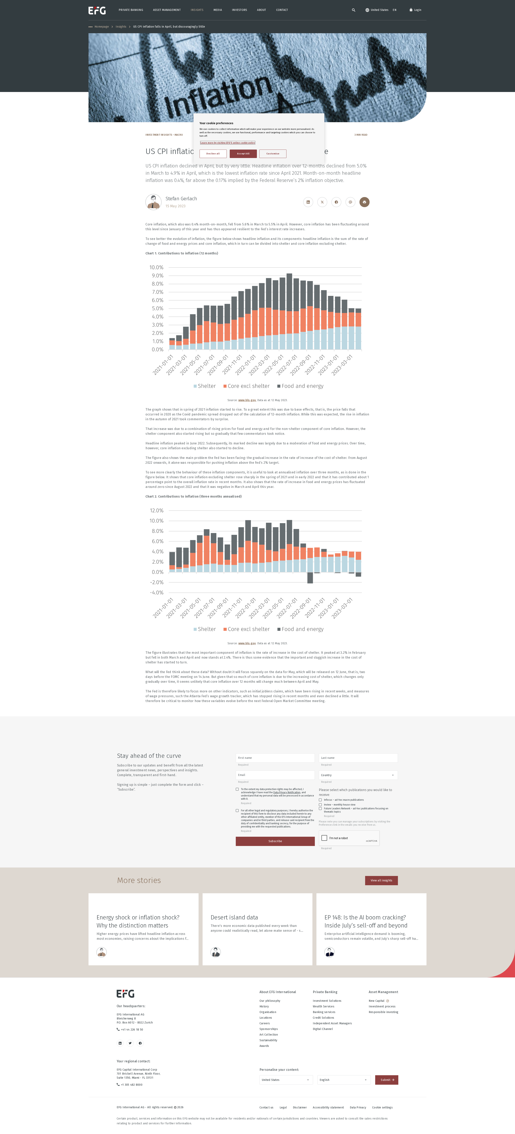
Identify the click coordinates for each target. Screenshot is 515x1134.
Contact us (267, 1107)
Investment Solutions (327, 1001)
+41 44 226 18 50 (132, 1029)
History (264, 1006)
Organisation (268, 1012)
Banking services (324, 1012)
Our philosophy (270, 1001)
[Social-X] (322, 202)
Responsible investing (383, 1012)
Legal (283, 1107)
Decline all (213, 153)
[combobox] (358, 775)
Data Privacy (358, 1107)
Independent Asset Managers (332, 1023)
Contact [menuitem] (282, 10)
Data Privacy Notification (286, 792)
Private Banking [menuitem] (131, 10)
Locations (266, 1017)
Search (353, 10)
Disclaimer (300, 1107)
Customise (272, 153)
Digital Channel (323, 1029)
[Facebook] (336, 202)
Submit (385, 1080)
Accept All (243, 153)
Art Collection (269, 1034)
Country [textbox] (326, 775)
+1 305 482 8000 (131, 1084)
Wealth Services (323, 1006)
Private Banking (325, 992)
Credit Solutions (323, 1017)
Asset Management (383, 992)
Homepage (102, 26)
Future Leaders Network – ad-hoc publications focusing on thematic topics (356, 810)
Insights (121, 26)
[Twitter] (130, 1043)
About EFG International (278, 992)
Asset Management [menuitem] (167, 10)
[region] (259, 138)
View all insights (381, 880)
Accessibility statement (328, 1107)
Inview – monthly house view (339, 804)
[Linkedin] (308, 202)
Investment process (382, 1006)
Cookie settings (382, 1107)
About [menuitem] (261, 10)
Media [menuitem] (217, 10)
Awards (264, 1046)
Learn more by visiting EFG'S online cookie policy (228, 142)
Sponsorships (269, 1029)
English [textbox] (325, 1080)
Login (417, 10)
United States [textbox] (270, 1080)
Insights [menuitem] (197, 10)
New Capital (377, 1001)
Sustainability (268, 1040)
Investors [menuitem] (239, 10)
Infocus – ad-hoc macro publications (344, 799)
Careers (265, 1023)
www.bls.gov (247, 400)
